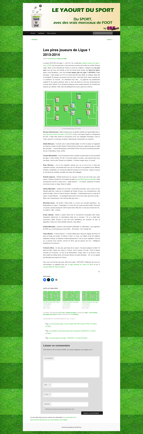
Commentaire (48, 358)
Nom (47, 384)
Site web (46, 404)
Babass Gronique (62, 58)
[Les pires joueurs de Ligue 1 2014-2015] (71, 296)
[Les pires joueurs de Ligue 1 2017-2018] (90, 296)
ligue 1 (87, 312)
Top (63, 312)
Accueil (33, 33)
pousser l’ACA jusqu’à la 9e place (85, 179)
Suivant (110, 39)
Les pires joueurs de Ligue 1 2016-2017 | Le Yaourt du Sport (68, 338)
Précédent (33, 39)
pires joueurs (53, 314)
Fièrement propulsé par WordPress (71, 427)
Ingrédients (41, 33)
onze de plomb (93, 312)
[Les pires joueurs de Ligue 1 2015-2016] (52, 296)
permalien (75, 314)
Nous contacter (51, 33)
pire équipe (46, 314)
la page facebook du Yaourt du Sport (80, 264)
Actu (60, 312)
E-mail (47, 394)
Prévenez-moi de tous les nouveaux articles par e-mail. (59, 409)
